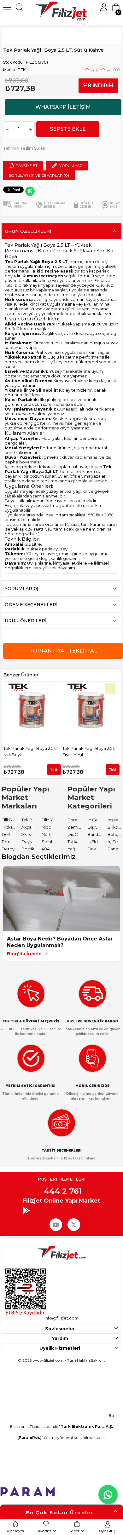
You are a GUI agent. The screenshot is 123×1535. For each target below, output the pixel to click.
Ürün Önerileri (25, 621)
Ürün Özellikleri (28, 231)
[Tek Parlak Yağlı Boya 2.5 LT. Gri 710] (92, 710)
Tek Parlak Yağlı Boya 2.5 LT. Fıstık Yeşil (33, 751)
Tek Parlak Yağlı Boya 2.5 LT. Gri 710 (92, 751)
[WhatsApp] (30, 191)
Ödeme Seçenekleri (31, 604)
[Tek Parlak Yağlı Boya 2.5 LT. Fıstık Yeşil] (33, 710)
